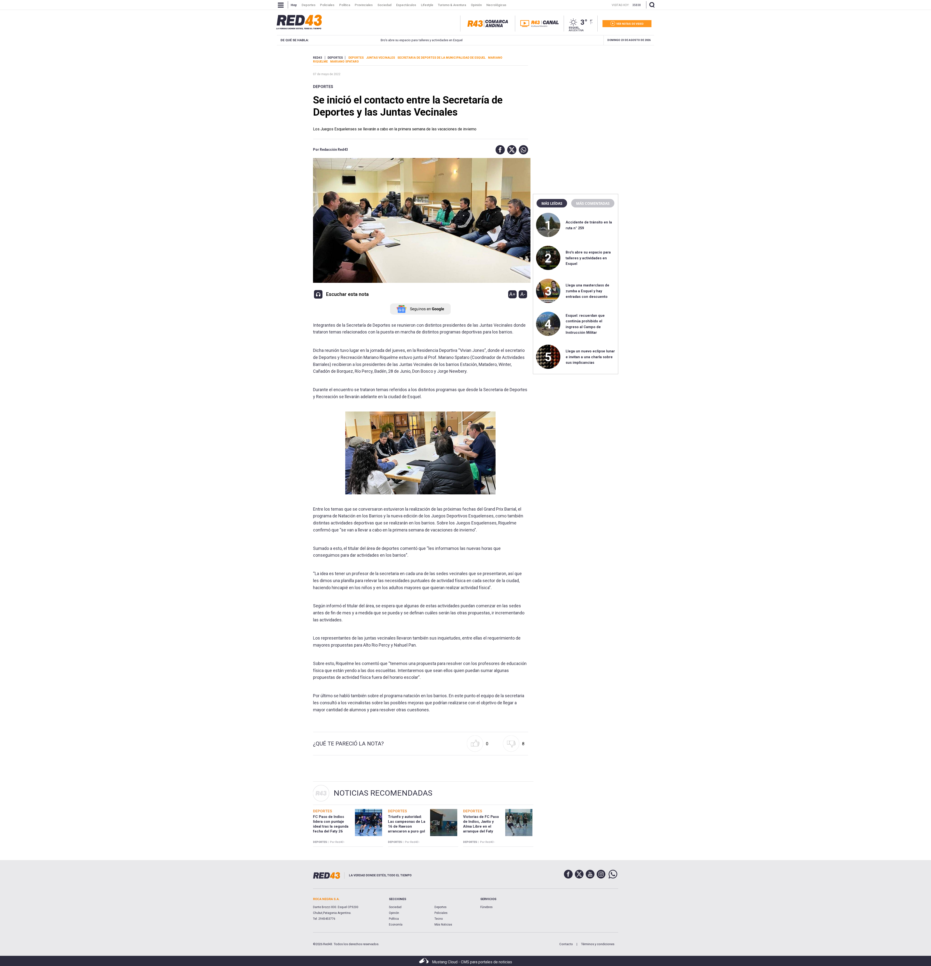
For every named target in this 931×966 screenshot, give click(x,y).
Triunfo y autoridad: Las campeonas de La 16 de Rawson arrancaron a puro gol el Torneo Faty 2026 (406, 827)
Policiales (441, 913)
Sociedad (395, 907)
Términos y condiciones (597, 944)
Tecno (438, 918)
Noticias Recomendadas (383, 793)
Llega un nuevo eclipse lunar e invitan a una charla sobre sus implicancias (590, 357)
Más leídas (551, 203)
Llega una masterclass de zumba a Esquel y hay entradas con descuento (587, 291)
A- (522, 294)
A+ (512, 294)
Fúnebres (486, 907)
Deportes (323, 86)
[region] (575, 86)
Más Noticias (443, 924)
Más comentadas (593, 203)
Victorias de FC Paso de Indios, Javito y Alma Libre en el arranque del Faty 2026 (481, 827)
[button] (499, 149)
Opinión (394, 913)
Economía (395, 924)
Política (394, 918)
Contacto (566, 944)
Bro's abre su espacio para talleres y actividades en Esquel (390, 40)
